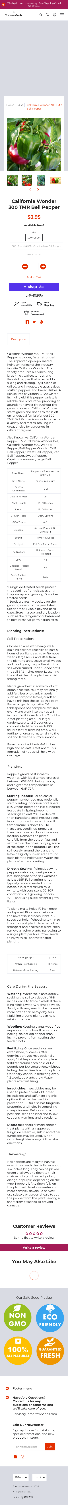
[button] (3, 4)
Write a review (34, 1247)
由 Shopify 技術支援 (23, 1497)
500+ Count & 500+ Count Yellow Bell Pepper (36, 246)
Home (10, 105)
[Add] (43, 266)
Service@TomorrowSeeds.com (35, 1414)
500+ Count (34, 237)
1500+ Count (34, 254)
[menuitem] (41, 14)
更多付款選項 (34, 295)
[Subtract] (25, 266)
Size (34, 232)
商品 (20, 105)
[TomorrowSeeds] (14, 14)
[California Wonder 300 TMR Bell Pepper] (12, 180)
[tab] (18, 339)
